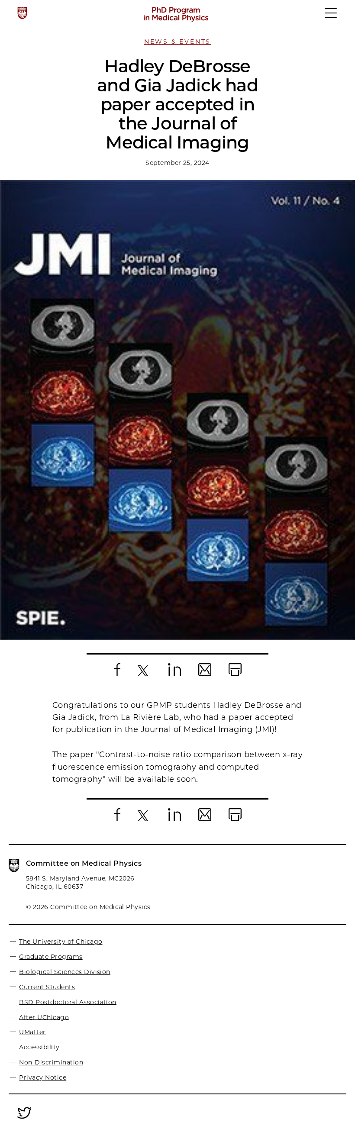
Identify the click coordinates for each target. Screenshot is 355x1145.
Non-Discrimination (51, 1062)
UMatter (32, 1032)
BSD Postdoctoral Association (67, 1002)
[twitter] (24, 1119)
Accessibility (39, 1047)
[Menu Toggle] (331, 16)
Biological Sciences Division (64, 972)
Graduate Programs (50, 957)
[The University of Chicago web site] (22, 13)
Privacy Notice (42, 1077)
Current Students (47, 987)
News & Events (177, 41)
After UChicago (44, 1017)
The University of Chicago (60, 941)
